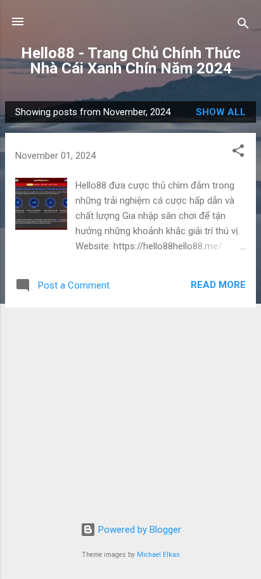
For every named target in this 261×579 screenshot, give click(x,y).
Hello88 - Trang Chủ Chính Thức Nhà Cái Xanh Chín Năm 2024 (131, 60)
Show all (221, 112)
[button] (238, 153)
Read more (218, 284)
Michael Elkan (158, 555)
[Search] (243, 25)
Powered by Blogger (138, 529)
